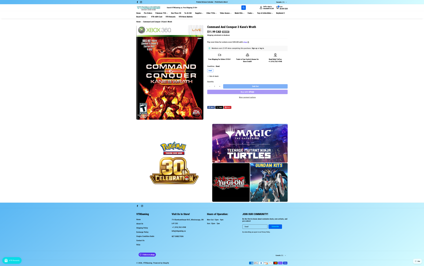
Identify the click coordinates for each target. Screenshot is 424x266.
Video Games (225, 13)
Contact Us (140, 240)
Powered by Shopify (161, 263)
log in (262, 48)
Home (138, 22)
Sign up (254, 48)
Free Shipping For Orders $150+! (219, 59)
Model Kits (239, 13)
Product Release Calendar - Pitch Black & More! (212, 2)
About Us (139, 224)
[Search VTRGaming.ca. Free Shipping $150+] (243, 7)
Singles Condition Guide (145, 236)
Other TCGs (210, 13)
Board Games (141, 17)
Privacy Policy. (265, 232)
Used (211, 71)
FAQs (138, 245)
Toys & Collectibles (264, 13)
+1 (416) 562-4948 (275, 61)
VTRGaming (147, 263)
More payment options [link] (247, 97)
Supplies (198, 13)
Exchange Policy (142, 232)
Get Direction (177, 236)
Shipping (210, 35)
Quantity (210, 82)
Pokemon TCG (160, 13)
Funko (250, 13)
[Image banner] (174, 163)
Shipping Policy (142, 228)
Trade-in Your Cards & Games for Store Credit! (247, 60)
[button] (282, 7)
